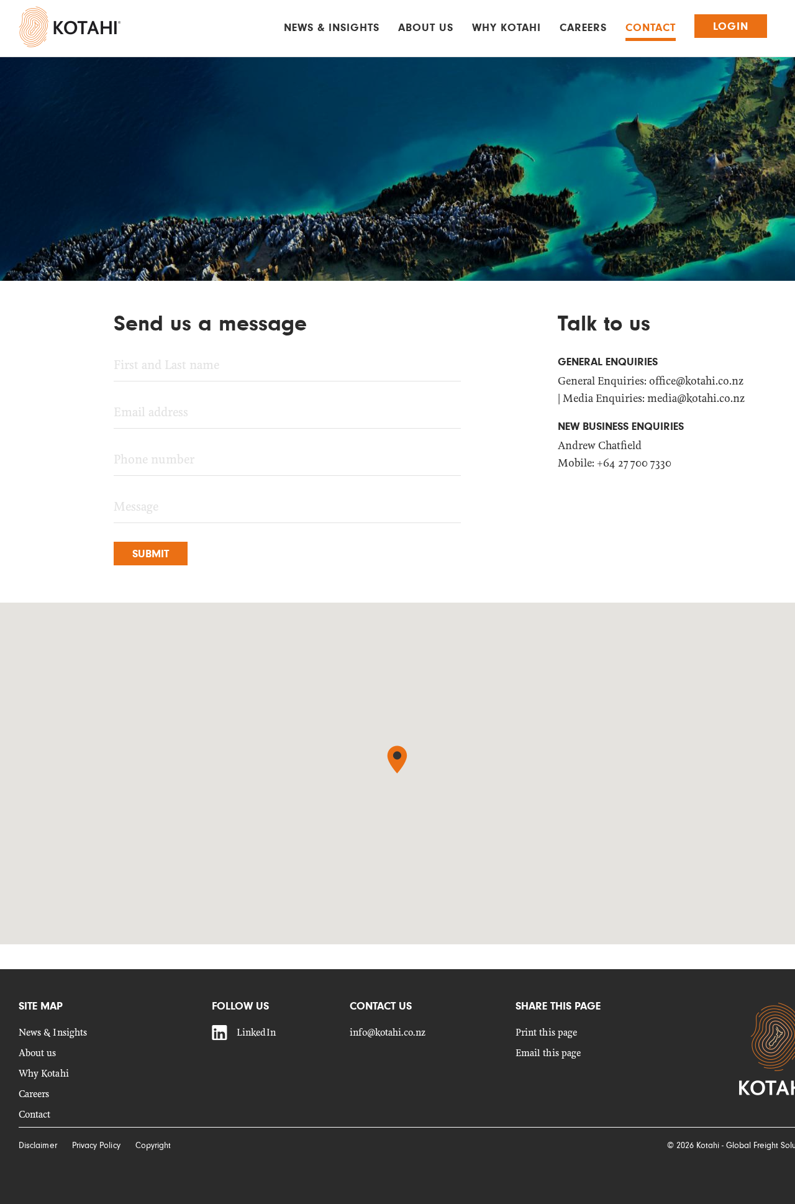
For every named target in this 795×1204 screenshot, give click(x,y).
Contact (650, 27)
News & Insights (331, 27)
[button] (397, 759)
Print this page (546, 1033)
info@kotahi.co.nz (387, 1033)
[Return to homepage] (70, 26)
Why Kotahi (506, 27)
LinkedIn (256, 1033)
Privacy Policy (96, 1145)
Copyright (153, 1145)
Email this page (548, 1053)
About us (425, 27)
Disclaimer (38, 1145)
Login (730, 26)
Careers (583, 27)
